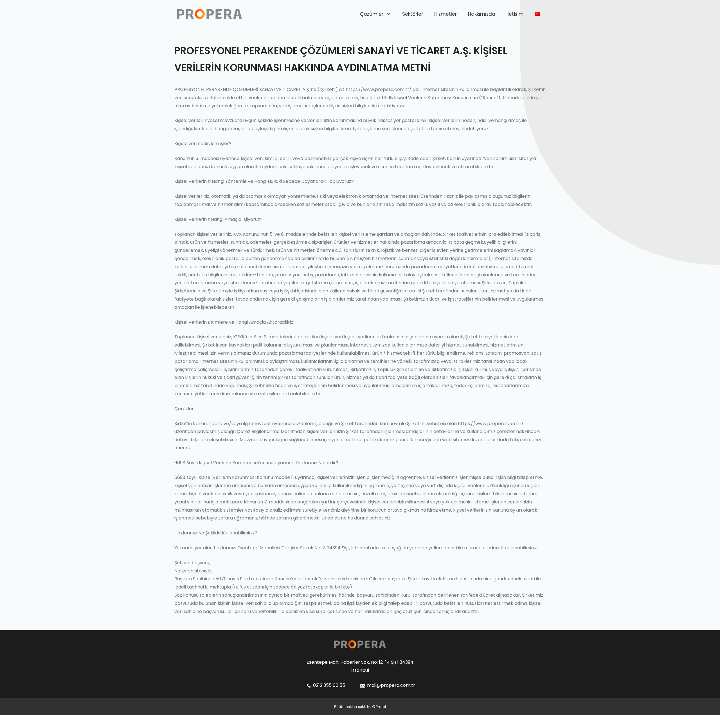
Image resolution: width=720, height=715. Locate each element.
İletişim (515, 14)
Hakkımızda (481, 14)
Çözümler (371, 14)
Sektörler (412, 14)
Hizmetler (445, 14)
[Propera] (209, 13)
